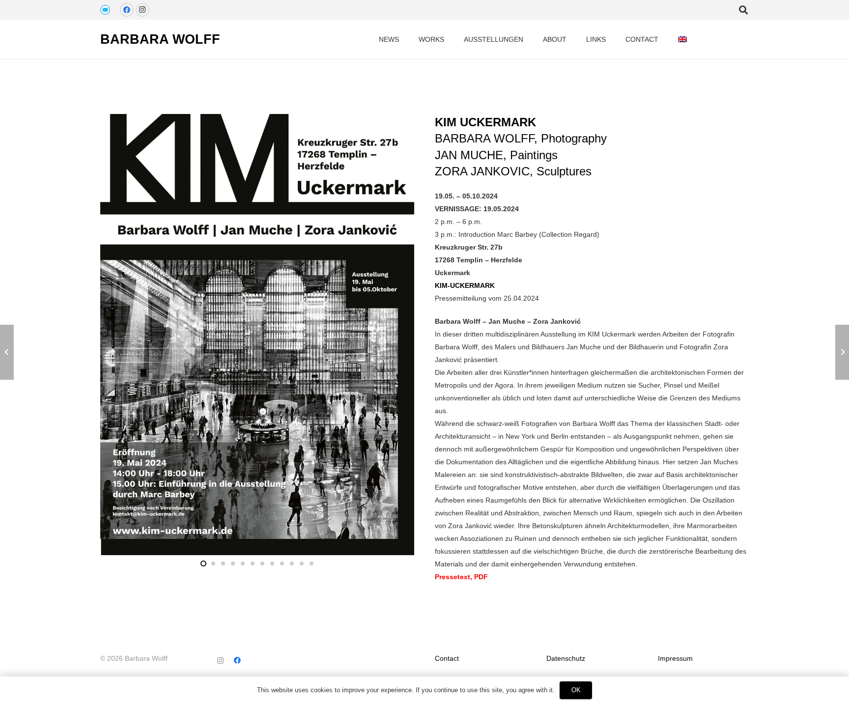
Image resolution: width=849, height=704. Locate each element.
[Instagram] (142, 10)
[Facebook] (127, 10)
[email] (105, 10)
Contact (447, 658)
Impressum (675, 658)
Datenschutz (565, 658)
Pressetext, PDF (461, 577)
